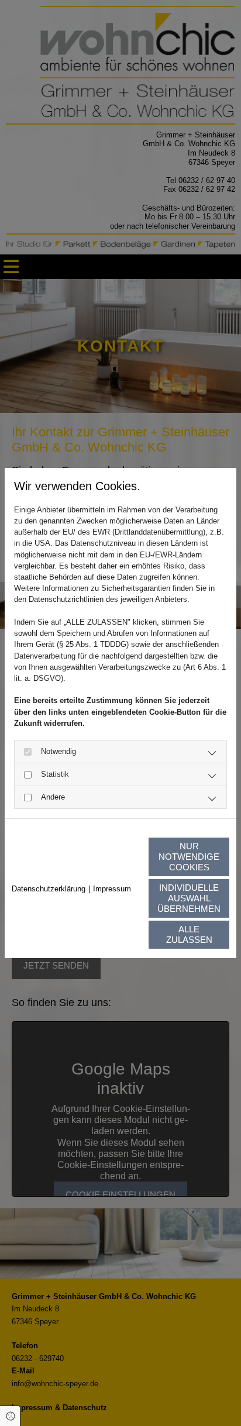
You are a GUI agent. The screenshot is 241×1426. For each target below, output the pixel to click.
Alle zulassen (189, 934)
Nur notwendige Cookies (189, 856)
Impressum (112, 888)
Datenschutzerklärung (48, 888)
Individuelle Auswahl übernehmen (189, 898)
